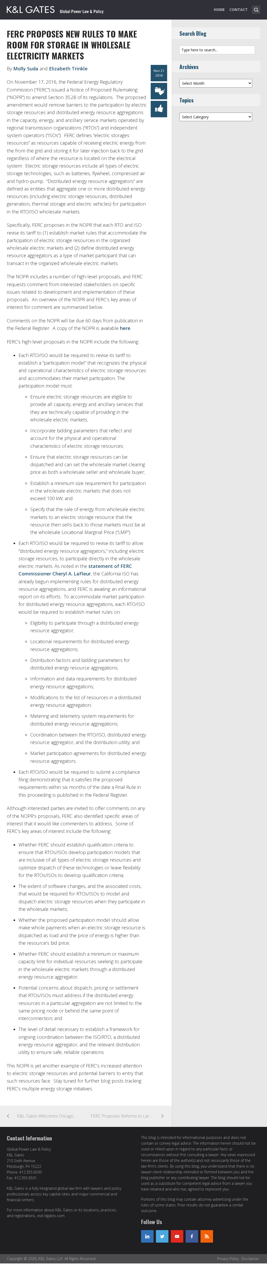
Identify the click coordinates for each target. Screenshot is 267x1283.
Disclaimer (250, 1258)
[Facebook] (192, 1236)
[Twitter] (162, 1236)
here (125, 328)
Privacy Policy (228, 1258)
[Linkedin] (147, 1236)
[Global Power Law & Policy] (55, 8)
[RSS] (207, 1236)
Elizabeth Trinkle (68, 68)
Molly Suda (25, 68)
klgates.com (54, 1215)
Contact (238, 9)
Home (219, 9)
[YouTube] (177, 1236)
